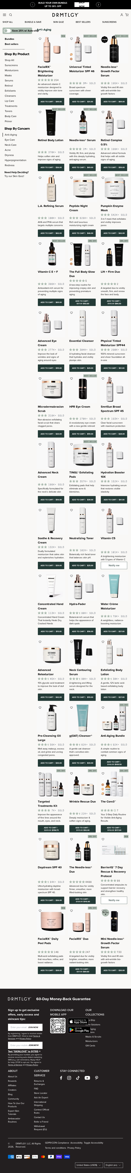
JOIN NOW (33, 1027)
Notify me (114, 565)
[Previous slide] (32, 4)
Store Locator (40, 1093)
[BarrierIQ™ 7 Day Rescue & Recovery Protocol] (114, 849)
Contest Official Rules (41, 1111)
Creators (12, 1090)
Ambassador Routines (14, 1120)
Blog (10, 1094)
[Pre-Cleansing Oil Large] (51, 717)
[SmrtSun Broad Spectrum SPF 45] (114, 388)
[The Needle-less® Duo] (82, 849)
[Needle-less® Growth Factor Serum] (114, 49)
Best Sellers (83, 22)
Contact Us (39, 1117)
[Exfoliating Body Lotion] (114, 652)
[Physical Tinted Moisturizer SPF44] (114, 323)
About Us (12, 1076)
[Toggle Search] (10, 15)
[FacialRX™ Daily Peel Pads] (51, 921)
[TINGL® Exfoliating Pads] (82, 454)
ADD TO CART (51, 101)
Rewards (12, 1081)
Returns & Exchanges (39, 1082)
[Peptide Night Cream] (82, 188)
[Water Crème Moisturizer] (114, 586)
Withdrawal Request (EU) (40, 1128)
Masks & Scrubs (93, 1036)
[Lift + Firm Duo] (114, 253)
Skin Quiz (58, 22)
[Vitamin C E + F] (51, 253)
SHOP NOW (82, 4)
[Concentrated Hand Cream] (51, 586)
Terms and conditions (55, 1148)
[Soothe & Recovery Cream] (51, 520)
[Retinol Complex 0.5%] (114, 122)
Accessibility (76, 1142)
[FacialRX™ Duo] (82, 921)
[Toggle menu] (4, 15)
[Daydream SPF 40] (51, 849)
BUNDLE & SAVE (33, 22)
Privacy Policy (74, 1148)
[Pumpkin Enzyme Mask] (114, 188)
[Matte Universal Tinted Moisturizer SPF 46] (71, 59)
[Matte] (71, 263)
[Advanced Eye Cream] (51, 323)
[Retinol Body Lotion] (51, 122)
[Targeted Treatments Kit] (51, 783)
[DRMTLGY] (65, 15)
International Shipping (40, 1103)
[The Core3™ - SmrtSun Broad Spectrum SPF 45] (114, 783)
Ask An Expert (41, 1097)
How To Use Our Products (16, 1105)
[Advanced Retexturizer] (51, 652)
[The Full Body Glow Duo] (82, 253)
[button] (79, 1021)
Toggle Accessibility (93, 1142)
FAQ (36, 1088)
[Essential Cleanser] (82, 323)
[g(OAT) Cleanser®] (82, 717)
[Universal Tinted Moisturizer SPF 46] (82, 49)
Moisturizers (91, 1041)
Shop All (8, 22)
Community (13, 1099)
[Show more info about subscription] (40, 30)
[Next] (98, 4)
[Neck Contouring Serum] (82, 652)
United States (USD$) (87, 1165)
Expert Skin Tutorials (13, 1112)
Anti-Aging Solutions (90, 1030)
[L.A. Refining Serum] (51, 188)
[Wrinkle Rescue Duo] (82, 783)
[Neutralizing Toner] (82, 520)
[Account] (121, 15)
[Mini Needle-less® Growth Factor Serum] (114, 921)
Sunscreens (109, 22)
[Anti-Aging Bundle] (114, 717)
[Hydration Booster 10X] (114, 454)
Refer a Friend (41, 1121)
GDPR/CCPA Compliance (57, 1142)
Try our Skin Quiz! (14, 176)
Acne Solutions (92, 1024)
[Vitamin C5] (114, 520)
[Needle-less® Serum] (82, 122)
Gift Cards (90, 1045)
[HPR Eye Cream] (82, 388)
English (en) (111, 1165)
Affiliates (12, 1085)
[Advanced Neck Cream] (51, 454)
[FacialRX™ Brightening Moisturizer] (51, 49)
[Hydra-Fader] (82, 586)
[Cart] (126, 15)
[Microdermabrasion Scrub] (51, 388)
